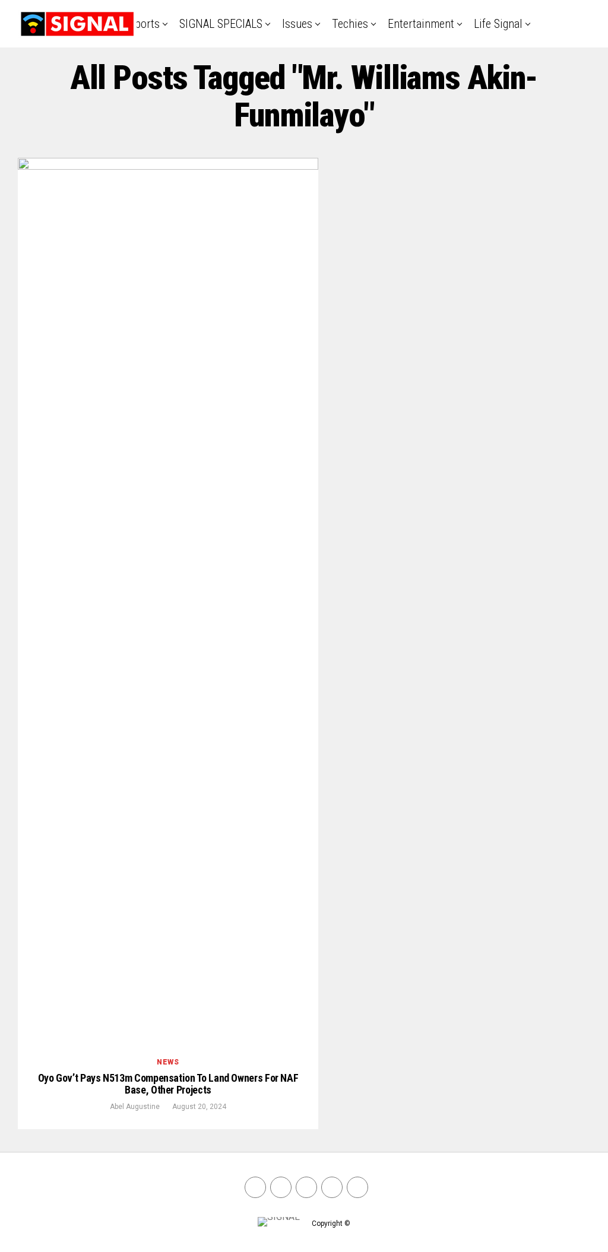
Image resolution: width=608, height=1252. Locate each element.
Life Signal (498, 24)
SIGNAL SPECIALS (220, 24)
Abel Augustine (135, 1106)
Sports (144, 24)
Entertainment (421, 24)
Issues (297, 24)
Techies (350, 24)
